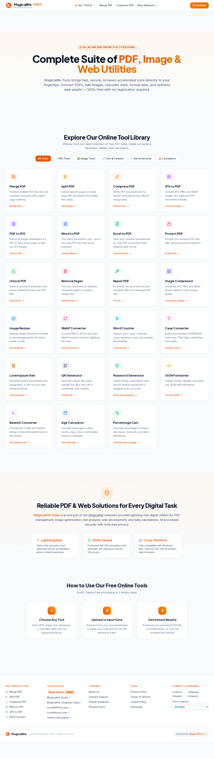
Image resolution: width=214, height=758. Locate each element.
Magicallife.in (61, 692)
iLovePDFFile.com (57, 707)
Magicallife (95, 515)
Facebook (177, 692)
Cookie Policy (138, 701)
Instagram (193, 696)
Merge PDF (15, 691)
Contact (201, 5)
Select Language (180, 701)
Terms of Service (140, 696)
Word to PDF (16, 706)
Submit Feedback (99, 701)
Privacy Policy (97, 706)
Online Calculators (58, 717)
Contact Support (98, 696)
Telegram (177, 696)
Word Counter (17, 716)
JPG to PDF (15, 711)
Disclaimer (137, 706)
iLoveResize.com (57, 712)
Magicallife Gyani (57, 697)
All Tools (43, 158)
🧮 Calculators (167, 158)
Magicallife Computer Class (63, 702)
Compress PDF (17, 701)
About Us (94, 691)
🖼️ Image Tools (86, 158)
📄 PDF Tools (62, 158)
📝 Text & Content (112, 158)
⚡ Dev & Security (140, 158)
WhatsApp (194, 692)
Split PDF (14, 696)
